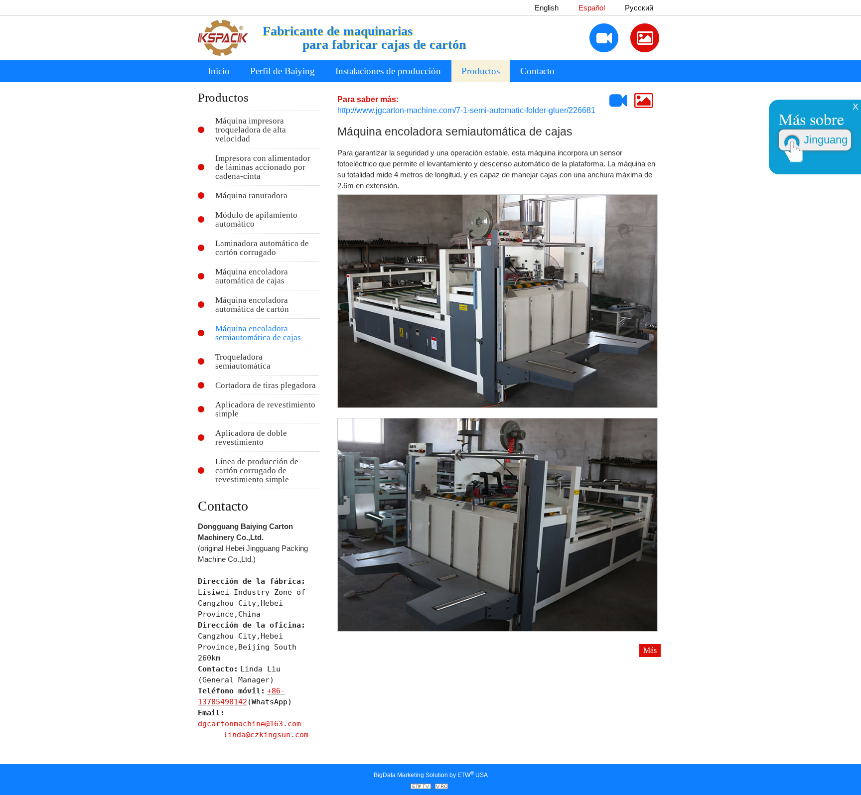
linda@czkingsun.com (265, 734)
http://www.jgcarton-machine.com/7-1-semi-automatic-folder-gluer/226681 (466, 110)
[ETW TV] (422, 787)
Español (591, 8)
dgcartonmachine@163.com (249, 723)
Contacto (537, 71)
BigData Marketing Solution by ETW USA (431, 774)
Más (650, 650)
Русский (639, 8)
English (547, 8)
